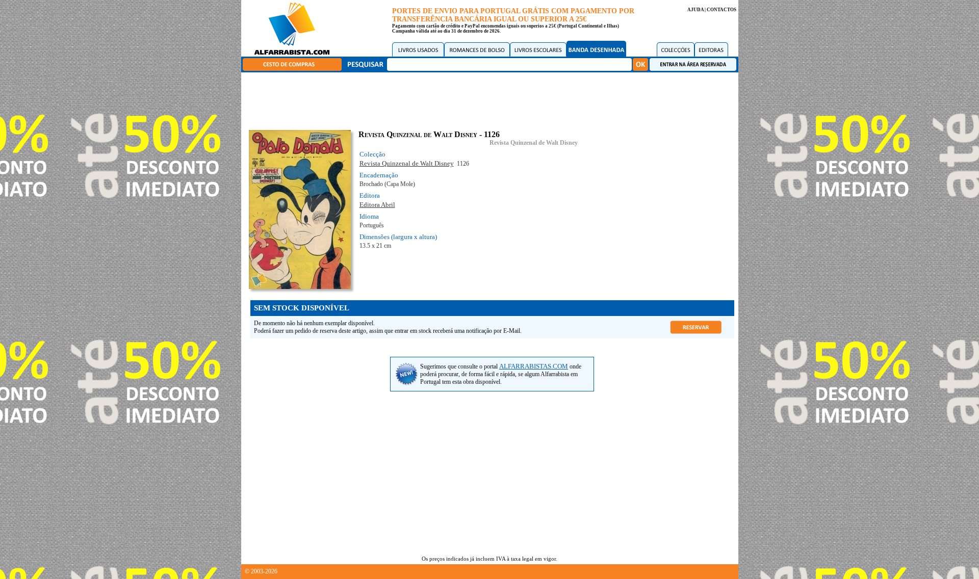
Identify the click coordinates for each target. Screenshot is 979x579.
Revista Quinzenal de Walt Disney (534, 142)
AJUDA (695, 9)
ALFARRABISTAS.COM (533, 366)
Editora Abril (377, 204)
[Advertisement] (492, 99)
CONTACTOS (721, 9)
